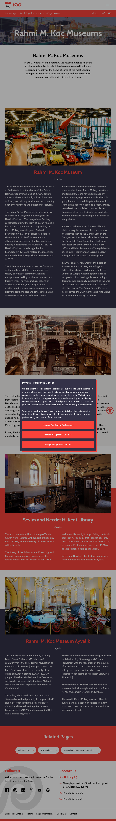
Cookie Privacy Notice (51, 411)
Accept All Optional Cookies (58, 444)
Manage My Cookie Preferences (58, 425)
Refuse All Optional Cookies (58, 434)
